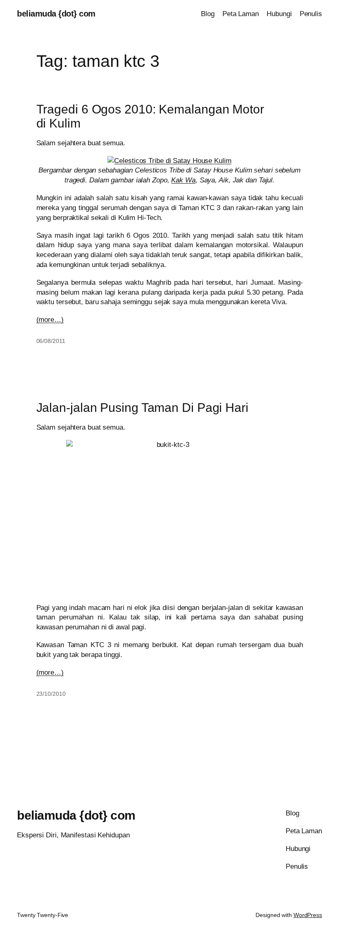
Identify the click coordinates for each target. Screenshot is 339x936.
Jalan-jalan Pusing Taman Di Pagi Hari (142, 407)
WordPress (308, 915)
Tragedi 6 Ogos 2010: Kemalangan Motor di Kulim (150, 116)
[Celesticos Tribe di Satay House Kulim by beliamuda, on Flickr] (169, 161)
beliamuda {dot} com (56, 13)
